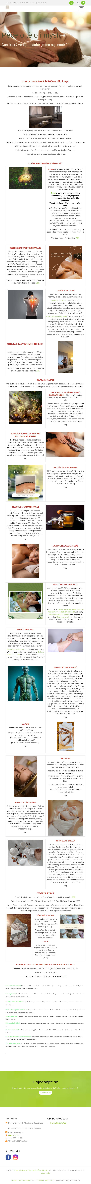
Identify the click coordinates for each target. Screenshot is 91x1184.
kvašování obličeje (66, 612)
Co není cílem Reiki (13, 1030)
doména (39, 1180)
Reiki (53, 193)
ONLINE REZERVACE (58, 1123)
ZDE (38, 371)
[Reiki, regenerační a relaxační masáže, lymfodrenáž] (7, 7)
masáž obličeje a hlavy (67, 609)
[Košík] (83, 3)
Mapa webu (45, 1173)
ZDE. (77, 238)
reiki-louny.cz (13, 1135)
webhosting (49, 1180)
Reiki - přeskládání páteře (56, 317)
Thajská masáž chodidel (17, 649)
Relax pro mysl (63, 617)
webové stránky (25, 1180)
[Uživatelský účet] (71, 3)
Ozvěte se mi (45, 1093)
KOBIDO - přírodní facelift (59, 614)
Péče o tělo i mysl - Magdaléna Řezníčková (30, 1170)
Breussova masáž (57, 300)
